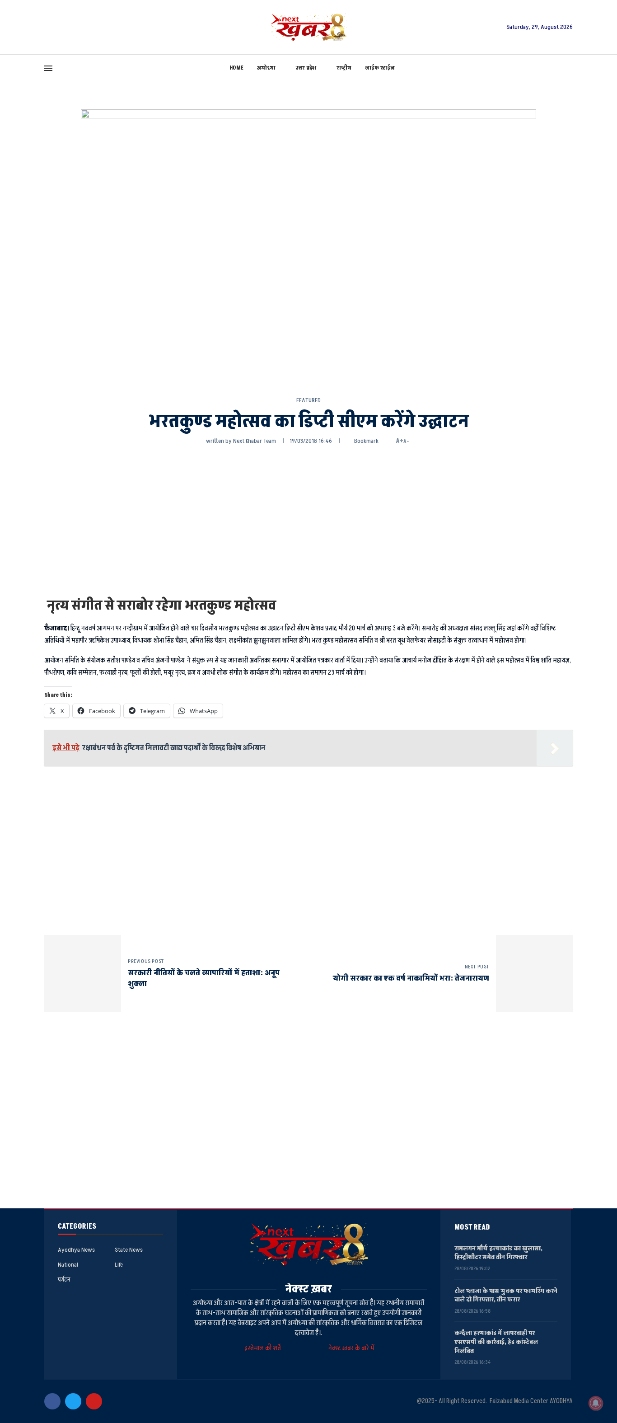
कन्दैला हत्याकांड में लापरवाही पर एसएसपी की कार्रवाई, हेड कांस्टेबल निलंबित (496, 1342)
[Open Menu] (48, 68)
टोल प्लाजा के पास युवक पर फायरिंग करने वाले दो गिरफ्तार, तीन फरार (505, 1295)
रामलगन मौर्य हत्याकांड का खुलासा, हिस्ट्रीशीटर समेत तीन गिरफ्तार (498, 1253)
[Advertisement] (308, 520)
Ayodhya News (76, 1250)
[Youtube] (94, 1401)
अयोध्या (266, 68)
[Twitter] (73, 1401)
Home (236, 68)
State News (129, 1250)
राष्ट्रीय (344, 68)
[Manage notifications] (596, 1403)
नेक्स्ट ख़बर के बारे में (351, 1348)
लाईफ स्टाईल (380, 68)
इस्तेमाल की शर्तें (264, 1348)
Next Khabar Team (254, 441)
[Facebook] (52, 1401)
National (68, 1265)
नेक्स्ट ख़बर (308, 1289)
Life (119, 1265)
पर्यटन (64, 1280)
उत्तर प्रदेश (306, 68)
